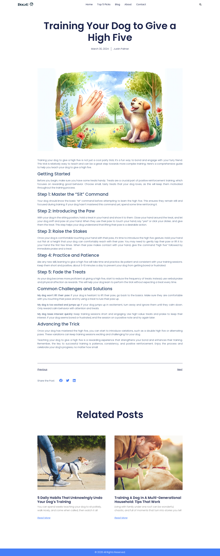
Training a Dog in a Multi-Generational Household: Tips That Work (147, 499)
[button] (200, 4)
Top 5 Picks (103, 4)
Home (89, 4)
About (128, 4)
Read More (43, 518)
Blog (117, 4)
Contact (141, 4)
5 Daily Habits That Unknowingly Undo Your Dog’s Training (69, 499)
